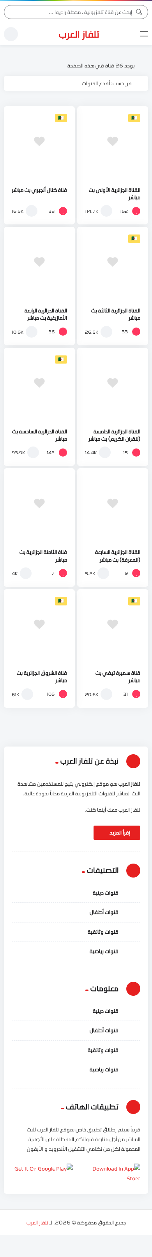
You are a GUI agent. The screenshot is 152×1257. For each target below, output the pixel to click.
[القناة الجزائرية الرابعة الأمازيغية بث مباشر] (39, 262)
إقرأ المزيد (119, 832)
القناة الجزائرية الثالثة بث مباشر (115, 314)
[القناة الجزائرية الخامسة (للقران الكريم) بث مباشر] (112, 383)
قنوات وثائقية (103, 931)
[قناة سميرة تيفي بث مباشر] (112, 624)
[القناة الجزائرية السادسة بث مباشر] (39, 383)
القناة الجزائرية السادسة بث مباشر (39, 435)
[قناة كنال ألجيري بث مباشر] (39, 141)
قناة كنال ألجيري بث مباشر (39, 190)
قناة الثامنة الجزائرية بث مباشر (43, 555)
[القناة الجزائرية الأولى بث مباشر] (112, 141)
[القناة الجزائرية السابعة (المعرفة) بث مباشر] (112, 503)
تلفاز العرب (79, 34)
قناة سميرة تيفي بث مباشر (117, 676)
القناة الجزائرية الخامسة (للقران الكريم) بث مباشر (114, 435)
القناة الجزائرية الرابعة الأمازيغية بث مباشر (46, 314)
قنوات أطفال (104, 912)
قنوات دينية (105, 892)
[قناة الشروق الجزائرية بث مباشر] (39, 624)
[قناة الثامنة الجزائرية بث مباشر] (39, 503)
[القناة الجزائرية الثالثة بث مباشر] (112, 262)
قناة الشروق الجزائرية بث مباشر (42, 676)
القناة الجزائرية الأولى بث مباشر (114, 193)
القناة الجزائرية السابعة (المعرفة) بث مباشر (117, 555)
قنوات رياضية (104, 951)
